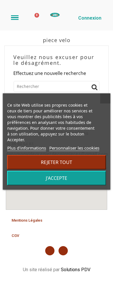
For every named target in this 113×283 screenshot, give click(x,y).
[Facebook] (49, 250)
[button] (27, 220)
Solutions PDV (75, 269)
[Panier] (35, 17)
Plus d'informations (26, 148)
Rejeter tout (56, 162)
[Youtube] (63, 250)
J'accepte (56, 178)
